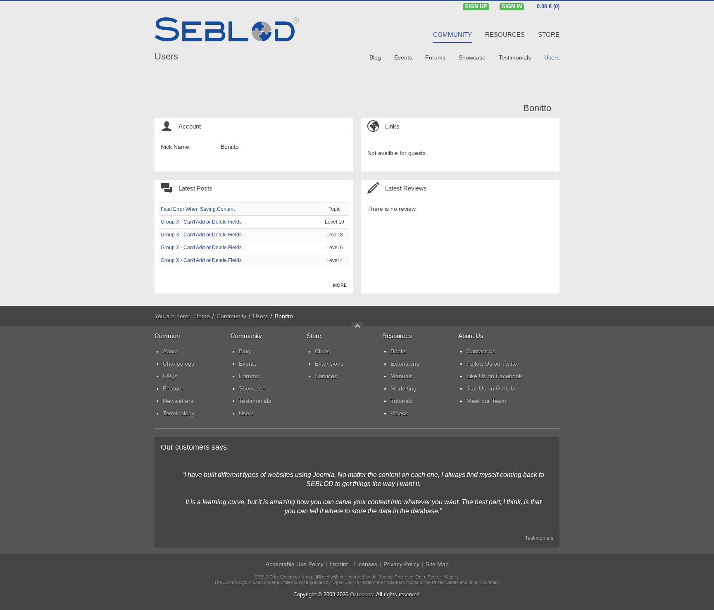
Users (166, 56)
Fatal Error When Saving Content (198, 209)
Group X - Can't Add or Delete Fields (201, 222)
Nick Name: (176, 146)
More (340, 285)
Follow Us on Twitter (492, 363)
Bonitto (537, 108)
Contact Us (480, 351)
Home (202, 316)
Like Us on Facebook (494, 376)
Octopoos (361, 594)
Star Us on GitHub (490, 388)
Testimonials (539, 538)
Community (231, 316)
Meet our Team (486, 401)
